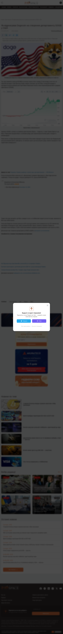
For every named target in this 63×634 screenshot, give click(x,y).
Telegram (25, 321)
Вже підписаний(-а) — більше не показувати (31, 326)
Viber (40, 321)
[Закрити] (47, 305)
